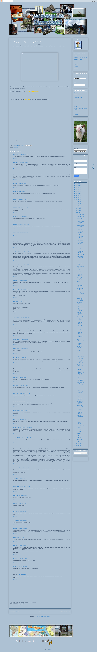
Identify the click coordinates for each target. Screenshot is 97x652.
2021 (77, 193)
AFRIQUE (76, 55)
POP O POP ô (16, 393)
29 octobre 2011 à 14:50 (22, 280)
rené (14, 511)
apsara (14, 566)
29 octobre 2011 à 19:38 (24, 467)
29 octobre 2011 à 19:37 (27, 447)
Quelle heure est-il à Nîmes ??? (80, 361)
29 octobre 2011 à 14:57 (23, 289)
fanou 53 (15, 528)
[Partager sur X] (29, 145)
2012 (77, 210)
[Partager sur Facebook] (30, 145)
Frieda (14, 191)
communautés (77, 101)
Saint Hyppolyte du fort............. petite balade (80, 268)
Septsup (15, 478)
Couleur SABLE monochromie (80, 295)
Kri (14, 537)
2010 (77, 443)
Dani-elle (15, 357)
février (78, 439)
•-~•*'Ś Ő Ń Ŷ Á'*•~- (17, 437)
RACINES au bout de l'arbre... (79, 347)
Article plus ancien (65, 611)
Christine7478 (16, 486)
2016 (77, 203)
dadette (15, 240)
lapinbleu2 (15, 232)
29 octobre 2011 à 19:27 (28, 427)
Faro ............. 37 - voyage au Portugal (80, 299)
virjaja (14, 558)
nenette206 (15, 301)
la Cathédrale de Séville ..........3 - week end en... (80, 244)
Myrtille (15, 503)
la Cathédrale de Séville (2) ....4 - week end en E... (80, 238)
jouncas (15, 216)
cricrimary (15, 339)
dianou (14, 173)
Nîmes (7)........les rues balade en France (80, 397)
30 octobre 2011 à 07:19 (24, 520)
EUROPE (76, 64)
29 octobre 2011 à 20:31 (22, 503)
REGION (16, 147)
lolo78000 (15, 385)
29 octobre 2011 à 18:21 (20, 401)
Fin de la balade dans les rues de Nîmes (80, 417)
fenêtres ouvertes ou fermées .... (80, 336)
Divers (75, 104)
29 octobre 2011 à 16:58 (24, 348)
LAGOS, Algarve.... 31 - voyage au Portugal (80, 373)
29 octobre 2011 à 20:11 (23, 495)
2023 (77, 189)
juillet (78, 429)
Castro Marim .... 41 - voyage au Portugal (80, 273)
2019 (77, 197)
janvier (78, 441)
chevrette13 (20, 139)
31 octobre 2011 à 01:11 (22, 545)
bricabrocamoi (16, 410)
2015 (77, 205)
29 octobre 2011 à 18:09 (25, 393)
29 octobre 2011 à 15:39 (23, 301)
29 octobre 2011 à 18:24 (25, 410)
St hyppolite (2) (13, 139)
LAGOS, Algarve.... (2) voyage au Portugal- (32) (80, 342)
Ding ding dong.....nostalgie (80, 352)
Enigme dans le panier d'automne (80, 309)
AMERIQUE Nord (78, 94)
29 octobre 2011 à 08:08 (22, 183)
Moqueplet (15, 289)
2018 (77, 199)
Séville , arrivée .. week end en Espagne (80, 257)
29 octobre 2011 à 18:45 (25, 419)
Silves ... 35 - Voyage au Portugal (80, 322)
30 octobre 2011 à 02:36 (21, 511)
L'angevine (15, 495)
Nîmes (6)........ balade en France (80, 402)
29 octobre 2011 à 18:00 (22, 377)
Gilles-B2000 (16, 348)
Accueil (40, 611)
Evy (14, 401)
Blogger (50, 649)
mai (78, 433)
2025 (77, 185)
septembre (79, 425)
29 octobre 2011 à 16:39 (23, 339)
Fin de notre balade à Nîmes (79, 313)
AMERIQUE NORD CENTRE (80, 57)
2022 (77, 191)
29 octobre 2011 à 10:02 (23, 207)
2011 (77, 212)
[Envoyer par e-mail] (26, 145)
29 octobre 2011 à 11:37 (22, 240)
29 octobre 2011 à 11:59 (24, 251)
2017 (77, 201)
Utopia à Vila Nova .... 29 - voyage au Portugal (80, 407)
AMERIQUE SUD (78, 59)
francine (15, 183)
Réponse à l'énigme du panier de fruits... (80, 304)
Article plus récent (14, 611)
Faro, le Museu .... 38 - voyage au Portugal (80, 290)
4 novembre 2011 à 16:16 (21, 558)
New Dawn (15, 154)
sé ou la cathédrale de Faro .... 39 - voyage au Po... (80, 284)
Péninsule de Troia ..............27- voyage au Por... (80, 391)
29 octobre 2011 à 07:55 (22, 173)
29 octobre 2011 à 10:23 (23, 232)
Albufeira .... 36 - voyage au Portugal (80, 318)
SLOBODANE (16, 520)
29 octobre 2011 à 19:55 (22, 478)
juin (78, 431)
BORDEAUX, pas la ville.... (80, 355)
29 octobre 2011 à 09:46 (23, 199)
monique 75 (16, 224)
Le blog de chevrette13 (79, 111)
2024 (77, 187)
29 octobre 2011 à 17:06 (22, 357)
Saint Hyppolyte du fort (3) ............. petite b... (80, 227)
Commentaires (80, 358)
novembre (79, 216)
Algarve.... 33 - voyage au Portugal (80, 332)
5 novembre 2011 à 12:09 (22, 566)
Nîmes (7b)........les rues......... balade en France (80, 367)
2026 (77, 183)
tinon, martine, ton (17, 447)
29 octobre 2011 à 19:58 (25, 486)
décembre (79, 214)
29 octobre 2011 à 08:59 (21, 191)
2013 (77, 208)
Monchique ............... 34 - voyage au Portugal (80, 327)
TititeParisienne (16, 317)
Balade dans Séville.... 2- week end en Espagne (80, 250)
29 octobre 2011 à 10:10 (22, 216)
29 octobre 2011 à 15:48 (26, 317)
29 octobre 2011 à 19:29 (27, 437)
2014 (77, 206)
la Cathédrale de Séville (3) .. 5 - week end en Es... (80, 221)
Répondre (15, 158)
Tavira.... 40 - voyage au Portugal (80, 278)
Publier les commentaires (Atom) (42, 616)
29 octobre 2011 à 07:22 (23, 154)
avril (78, 435)
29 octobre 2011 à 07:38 (23, 162)
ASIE (75, 62)
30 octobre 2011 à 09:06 (22, 528)
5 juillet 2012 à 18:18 (22, 574)
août (78, 427)
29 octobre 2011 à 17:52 (23, 367)
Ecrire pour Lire (80, 254)
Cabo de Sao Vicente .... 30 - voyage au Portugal (80, 378)
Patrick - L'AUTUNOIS (18, 427)
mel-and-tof (15, 467)
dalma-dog (15, 162)
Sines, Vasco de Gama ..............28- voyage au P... (80, 385)
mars (78, 437)
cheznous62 (16, 264)
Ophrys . (15, 545)
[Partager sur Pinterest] (31, 145)
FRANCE (76, 66)
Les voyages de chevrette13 (27, 8)
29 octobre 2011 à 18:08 (23, 385)
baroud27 (15, 207)
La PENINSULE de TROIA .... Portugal (80, 412)
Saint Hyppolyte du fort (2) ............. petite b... (80, 232)
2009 (77, 445)
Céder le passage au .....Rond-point (80, 262)
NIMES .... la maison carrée (79, 422)
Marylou (15, 377)
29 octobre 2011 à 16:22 (24, 328)
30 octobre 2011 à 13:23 (20, 537)
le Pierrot (15, 199)
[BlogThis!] (27, 145)
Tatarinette (15, 367)
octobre (79, 218)
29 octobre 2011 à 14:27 (24, 264)
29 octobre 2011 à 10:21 (24, 224)
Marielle (15, 280)
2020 (77, 195)
